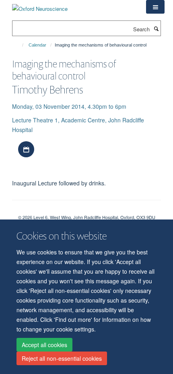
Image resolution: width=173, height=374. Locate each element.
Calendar (37, 45)
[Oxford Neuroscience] (40, 6)
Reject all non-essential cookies (62, 358)
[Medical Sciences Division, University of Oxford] (86, 210)
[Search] (156, 28)
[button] (155, 7)
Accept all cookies (44, 345)
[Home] (19, 45)
